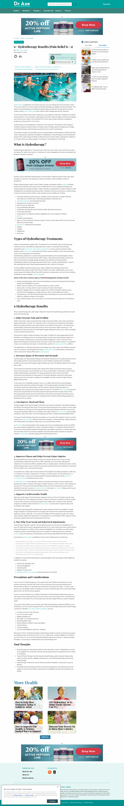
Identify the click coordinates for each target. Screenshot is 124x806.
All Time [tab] (88, 45)
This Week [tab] (102, 45)
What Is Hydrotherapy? (23, 67)
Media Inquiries (28, 778)
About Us (25, 775)
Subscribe (106, 4)
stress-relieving (27, 419)
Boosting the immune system (27, 572)
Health (16, 11)
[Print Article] (20, 56)
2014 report (19, 105)
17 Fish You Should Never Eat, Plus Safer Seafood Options (100, 79)
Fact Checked (19, 42)
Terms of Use (64, 802)
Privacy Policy (18, 795)
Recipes (36, 11)
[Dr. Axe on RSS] (50, 772)
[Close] (58, 787)
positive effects (48, 349)
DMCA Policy (88, 802)
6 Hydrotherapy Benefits (24, 69)
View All (45, 737)
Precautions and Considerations (47, 69)
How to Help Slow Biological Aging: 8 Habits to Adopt (25, 704)
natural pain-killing (61, 344)
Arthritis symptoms (23, 201)
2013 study (19, 425)
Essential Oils (48, 11)
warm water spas (30, 111)
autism (16, 534)
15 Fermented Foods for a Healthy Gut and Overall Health (100, 52)
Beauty (58, 11)
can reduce (58, 488)
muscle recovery (40, 488)
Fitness (67, 11)
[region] (30, 795)
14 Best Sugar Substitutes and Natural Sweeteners (100, 61)
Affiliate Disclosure (76, 802)
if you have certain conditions (37, 609)
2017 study (64, 389)
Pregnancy (20, 224)
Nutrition (26, 11)
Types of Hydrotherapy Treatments (47, 67)
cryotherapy (37, 274)
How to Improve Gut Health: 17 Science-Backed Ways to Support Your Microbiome (28, 730)
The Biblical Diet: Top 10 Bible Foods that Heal (99, 88)
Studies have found (20, 481)
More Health (26, 682)
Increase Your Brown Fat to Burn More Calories (62, 727)
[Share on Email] (16, 56)
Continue (52, 801)
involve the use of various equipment (37, 249)
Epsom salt (27, 251)
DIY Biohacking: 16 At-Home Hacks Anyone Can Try (61, 704)
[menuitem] (17, 10)
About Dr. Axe (27, 771)
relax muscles (61, 411)
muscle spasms (44, 352)
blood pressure (45, 504)
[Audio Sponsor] (62, 62)
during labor (23, 434)
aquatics (64, 184)
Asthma (19, 216)
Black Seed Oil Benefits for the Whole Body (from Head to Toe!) (101, 70)
